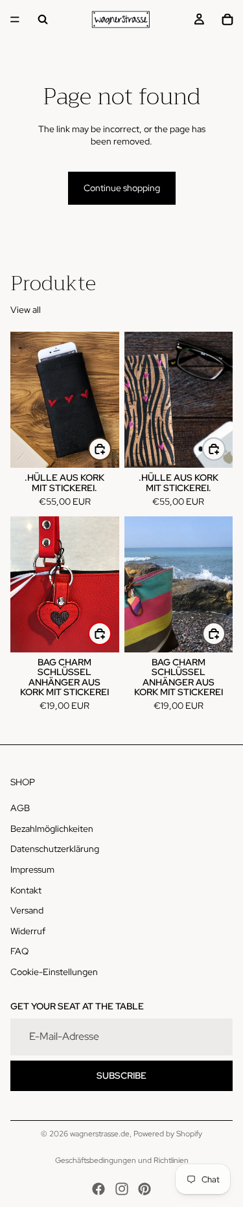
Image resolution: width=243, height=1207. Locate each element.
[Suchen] (43, 19)
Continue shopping (122, 188)
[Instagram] (122, 1189)
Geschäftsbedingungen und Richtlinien (122, 1160)
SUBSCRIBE (121, 1075)
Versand (26, 911)
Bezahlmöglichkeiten (51, 828)
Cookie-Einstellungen (54, 972)
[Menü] (15, 19)
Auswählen (110, 448)
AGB (20, 808)
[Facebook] (98, 1189)
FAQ (19, 952)
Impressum (32, 869)
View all (25, 310)
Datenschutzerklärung (54, 849)
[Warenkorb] (227, 19)
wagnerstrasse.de (100, 1134)
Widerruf (27, 931)
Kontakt (25, 890)
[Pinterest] (144, 1189)
